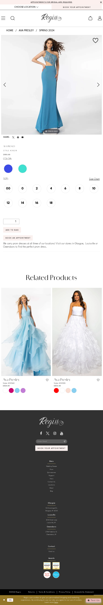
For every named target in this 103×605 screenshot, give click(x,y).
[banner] (51, 18)
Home (9, 30)
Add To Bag (12, 230)
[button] (90, 18)
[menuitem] (26, 7)
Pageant (51, 475)
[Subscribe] (64, 441)
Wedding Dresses (51, 466)
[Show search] (12, 18)
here (56, 602)
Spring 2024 (46, 30)
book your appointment (51, 448)
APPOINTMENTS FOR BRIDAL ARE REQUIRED (51, 2)
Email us (51, 551)
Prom (51, 469)
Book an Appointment (18, 238)
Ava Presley (26, 30)
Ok (10, 600)
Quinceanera (51, 472)
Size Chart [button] (94, 179)
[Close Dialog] (4, 600)
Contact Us (51, 482)
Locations (51, 485)
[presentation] (26, 332)
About (51, 488)
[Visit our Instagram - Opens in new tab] (54, 433)
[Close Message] (100, 2)
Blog (51, 491)
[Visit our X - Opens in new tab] (47, 433)
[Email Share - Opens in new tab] (22, 137)
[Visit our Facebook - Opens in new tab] (41, 433)
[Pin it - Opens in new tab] (18, 137)
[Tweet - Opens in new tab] (13, 137)
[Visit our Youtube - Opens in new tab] (61, 433)
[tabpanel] (51, 84)
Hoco (51, 479)
